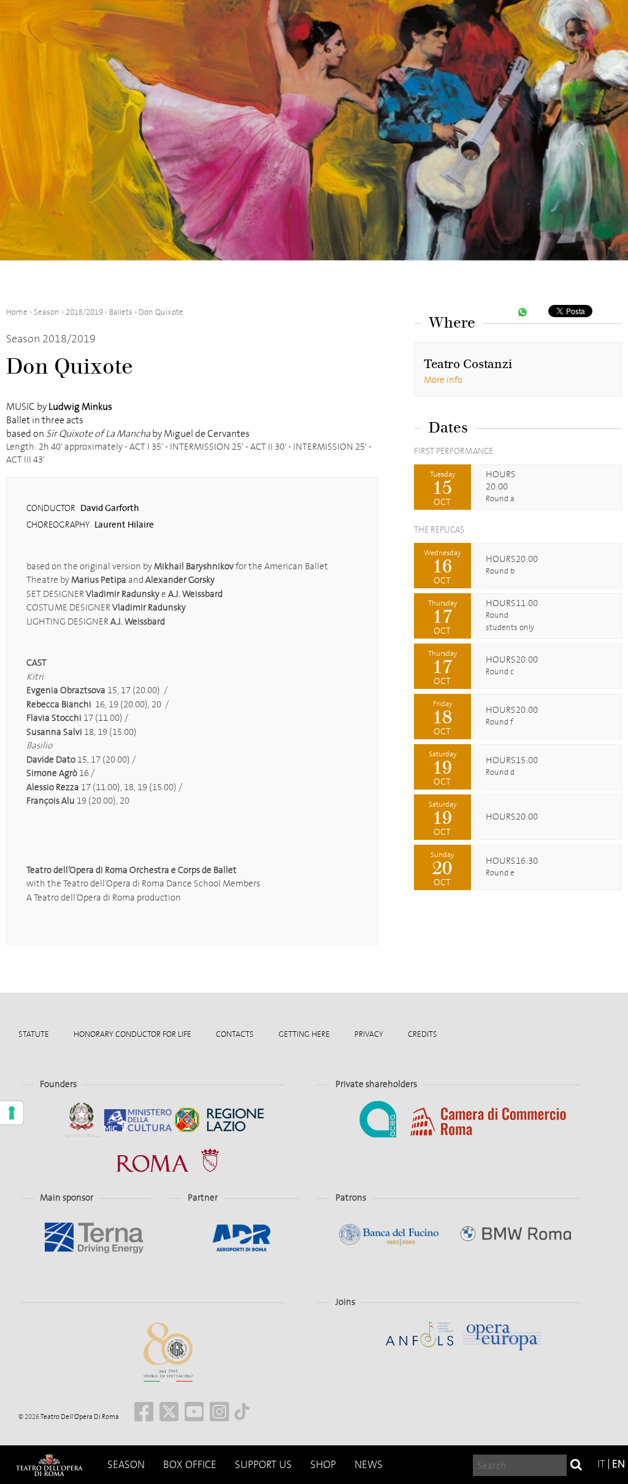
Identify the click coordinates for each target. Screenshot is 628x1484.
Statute (33, 1034)
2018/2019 (84, 312)
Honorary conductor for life (132, 1034)
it (601, 1464)
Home (17, 312)
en (618, 1464)
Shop (323, 1465)
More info (443, 380)
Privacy (368, 1034)
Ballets (120, 312)
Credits (422, 1034)
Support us (263, 1465)
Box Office (189, 1465)
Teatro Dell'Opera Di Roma (79, 1416)
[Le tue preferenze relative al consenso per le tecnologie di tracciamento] (11, 1113)
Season (126, 1465)
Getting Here (304, 1034)
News (368, 1465)
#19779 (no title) (49, 1464)
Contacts (235, 1034)
